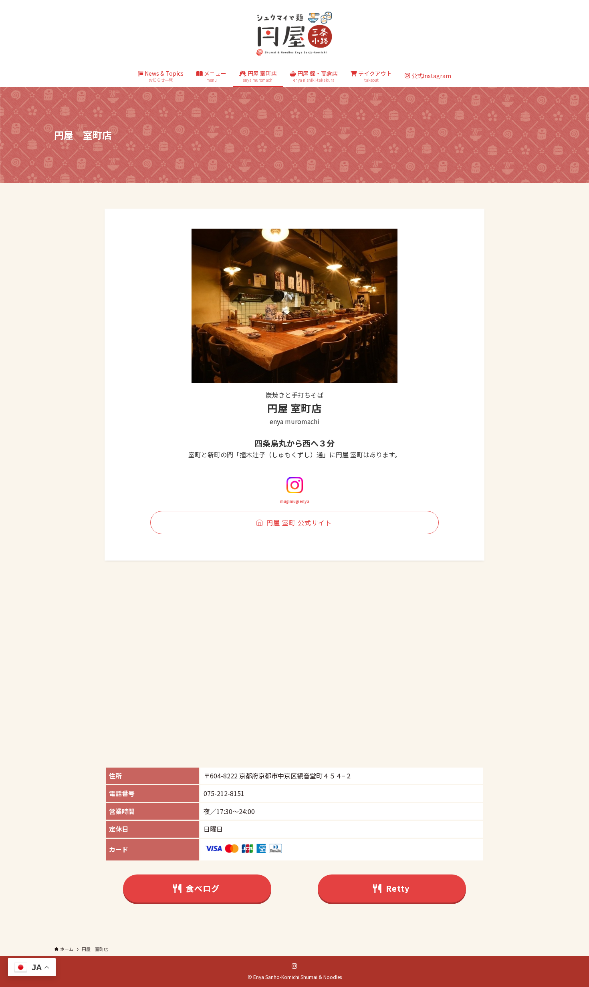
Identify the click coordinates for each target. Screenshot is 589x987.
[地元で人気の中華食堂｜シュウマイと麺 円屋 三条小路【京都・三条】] (294, 34)
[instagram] (294, 966)
